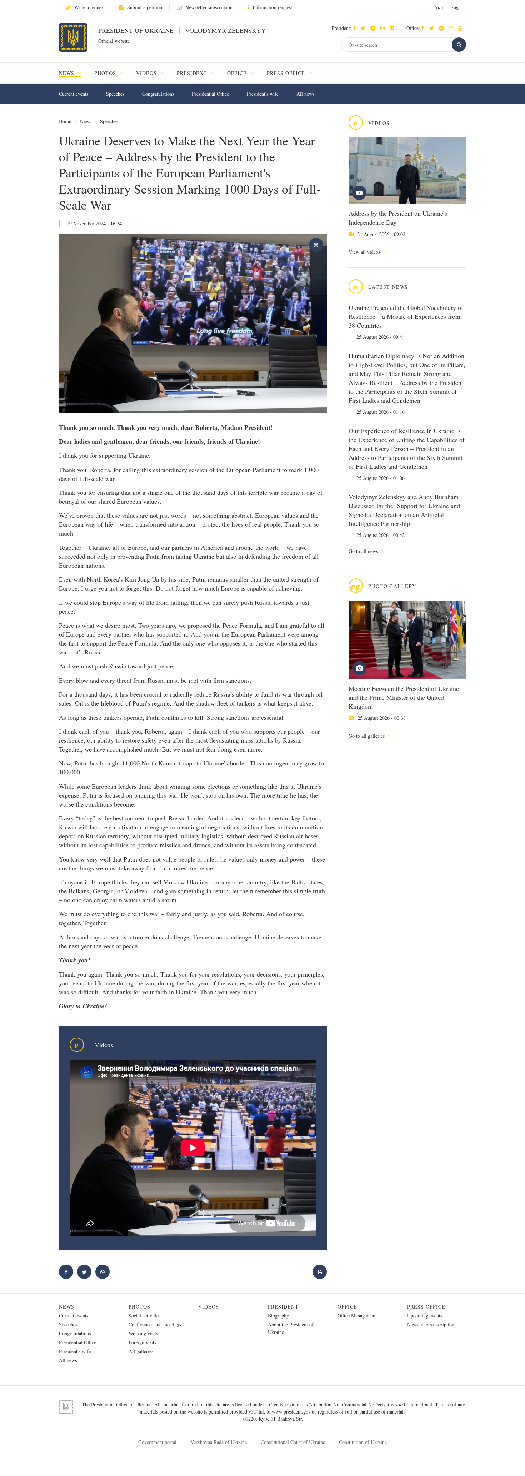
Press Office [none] (287, 73)
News (85, 121)
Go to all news (364, 551)
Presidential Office (210, 93)
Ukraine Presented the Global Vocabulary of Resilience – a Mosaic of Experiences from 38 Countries (406, 316)
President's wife (263, 93)
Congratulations (158, 93)
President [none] (193, 73)
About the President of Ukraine (291, 1328)
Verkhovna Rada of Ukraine (218, 1442)
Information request (272, 7)
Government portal (157, 1442)
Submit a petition (144, 7)
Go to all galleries (367, 735)
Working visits (143, 1333)
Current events (73, 93)
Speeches (115, 93)
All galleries (141, 1351)
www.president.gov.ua (295, 1411)
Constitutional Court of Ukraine (293, 1442)
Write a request (89, 7)
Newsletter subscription (208, 7)
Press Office (426, 1306)
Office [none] (238, 73)
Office (347, 1306)
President (283, 1306)
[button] (365, 28)
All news (305, 93)
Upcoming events (424, 1315)
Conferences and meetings (155, 1324)
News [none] (67, 73)
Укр (439, 7)
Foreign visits (142, 1342)
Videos (208, 1306)
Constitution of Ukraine (363, 1442)
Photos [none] (106, 73)
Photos (139, 1306)
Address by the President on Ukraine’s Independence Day (398, 217)
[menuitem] (73, 73)
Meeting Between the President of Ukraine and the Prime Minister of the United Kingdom (404, 697)
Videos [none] (147, 73)
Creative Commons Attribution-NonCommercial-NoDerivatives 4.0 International (350, 1404)
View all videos (365, 251)
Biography (278, 1315)
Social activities (144, 1315)
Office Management (357, 1315)
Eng (454, 7)
